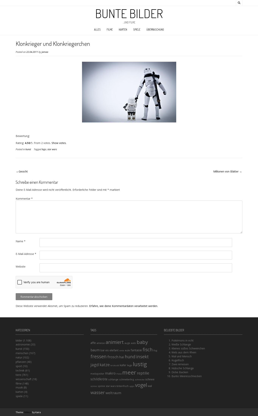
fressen (98, 356)
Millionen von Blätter (226, 171)
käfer (123, 365)
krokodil (114, 365)
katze (105, 364)
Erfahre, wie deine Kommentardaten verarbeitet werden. (123, 306)
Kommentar (24, 198)
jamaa (45, 52)
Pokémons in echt (182, 340)
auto (133, 343)
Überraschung (155, 29)
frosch (112, 356)
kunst (28, 149)
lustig (140, 364)
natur (19, 357)
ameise (101, 343)
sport (19, 366)
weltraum (113, 393)
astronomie (23, 344)
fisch (148, 349)
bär (102, 350)
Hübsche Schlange (182, 368)
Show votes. (59, 143)
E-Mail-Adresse (26, 254)
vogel (141, 385)
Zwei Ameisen (180, 364)
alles (97, 29)
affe (93, 343)
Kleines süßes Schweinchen (188, 348)
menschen (22, 353)
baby (142, 342)
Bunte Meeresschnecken (186, 376)
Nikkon (28, 412)
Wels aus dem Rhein (183, 352)
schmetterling (126, 379)
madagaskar (97, 373)
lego (44, 149)
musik (19, 387)
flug (155, 350)
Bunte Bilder (129, 13)
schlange (113, 379)
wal (150, 386)
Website (20, 266)
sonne (93, 386)
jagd (94, 364)
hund (130, 357)
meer (129, 372)
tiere (18, 375)
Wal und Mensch (181, 356)
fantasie (136, 350)
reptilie (143, 373)
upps (131, 386)
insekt (142, 357)
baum (95, 350)
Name (20, 241)
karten (123, 29)
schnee (149, 379)
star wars (52, 149)
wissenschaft (24, 379)
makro (110, 373)
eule (127, 350)
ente (121, 350)
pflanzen (21, 362)
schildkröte (98, 379)
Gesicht (23, 171)
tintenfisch (123, 386)
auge (127, 343)
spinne (101, 386)
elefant (114, 350)
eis (107, 350)
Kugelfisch (177, 360)
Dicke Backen (179, 372)
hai (121, 357)
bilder (19, 340)
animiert (115, 342)
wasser (97, 392)
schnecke (139, 379)
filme (110, 29)
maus (119, 373)
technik (20, 370)
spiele (136, 29)
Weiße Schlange (181, 344)
